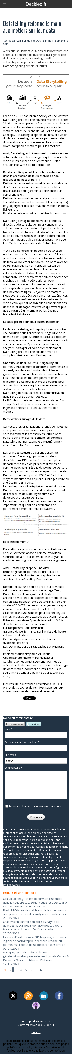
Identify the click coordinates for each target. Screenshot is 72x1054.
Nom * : (9, 729)
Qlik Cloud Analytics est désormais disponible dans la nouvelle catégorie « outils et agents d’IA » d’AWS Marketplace (35, 902)
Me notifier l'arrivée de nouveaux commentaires (37, 806)
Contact (36, 1032)
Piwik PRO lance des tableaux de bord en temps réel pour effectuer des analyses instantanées (35, 912)
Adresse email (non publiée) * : (22, 742)
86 (42, 970)
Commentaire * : (14, 767)
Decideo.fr (36, 4)
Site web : (10, 755)
